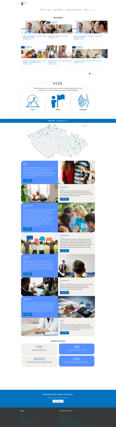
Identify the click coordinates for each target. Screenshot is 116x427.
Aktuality (31, 39)
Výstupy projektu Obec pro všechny (69, 423)
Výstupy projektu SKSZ (65, 417)
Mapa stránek (24, 420)
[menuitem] (43, 10)
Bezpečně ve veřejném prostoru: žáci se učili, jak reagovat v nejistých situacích (37, 61)
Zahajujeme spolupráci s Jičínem (57, 36)
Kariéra (22, 417)
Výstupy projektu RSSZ (65, 420)
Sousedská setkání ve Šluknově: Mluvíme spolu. (88, 60)
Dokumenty (24, 414)
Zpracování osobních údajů (28, 423)
